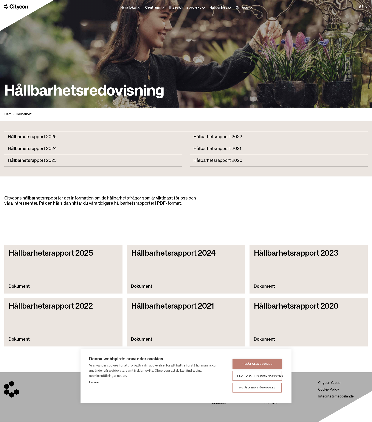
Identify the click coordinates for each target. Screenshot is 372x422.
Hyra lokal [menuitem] (128, 7)
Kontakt (270, 403)
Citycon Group (329, 383)
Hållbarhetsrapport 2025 (32, 137)
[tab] (363, 7)
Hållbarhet (24, 114)
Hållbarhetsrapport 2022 (217, 137)
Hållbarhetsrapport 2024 (32, 149)
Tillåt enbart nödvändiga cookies (259, 376)
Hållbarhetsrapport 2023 (32, 161)
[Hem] (16, 6)
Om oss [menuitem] (242, 7)
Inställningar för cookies (257, 388)
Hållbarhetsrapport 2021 (217, 149)
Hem (7, 114)
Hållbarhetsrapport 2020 (217, 161)
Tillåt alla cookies (257, 364)
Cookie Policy (328, 389)
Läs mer (94, 382)
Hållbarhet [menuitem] (218, 7)
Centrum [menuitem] (152, 7)
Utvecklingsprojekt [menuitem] (185, 7)
